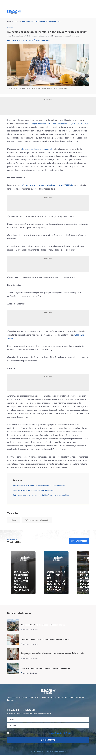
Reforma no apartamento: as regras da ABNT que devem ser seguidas (41, 495)
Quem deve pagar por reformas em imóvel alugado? (33, 490)
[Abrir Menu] (87, 12)
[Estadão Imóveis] (13, 12)
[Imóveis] (48, 691)
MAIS (79, 541)
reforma (14, 520)
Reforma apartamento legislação (37, 520)
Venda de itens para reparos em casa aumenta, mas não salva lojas (39, 485)
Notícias (18, 21)
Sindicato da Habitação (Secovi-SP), (38, 149)
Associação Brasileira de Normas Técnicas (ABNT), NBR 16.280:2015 (57, 123)
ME (48, 740)
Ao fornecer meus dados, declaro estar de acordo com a (40, 733)
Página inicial (11, 21)
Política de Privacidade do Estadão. (60, 733)
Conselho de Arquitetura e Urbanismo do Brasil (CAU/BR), (47, 185)
